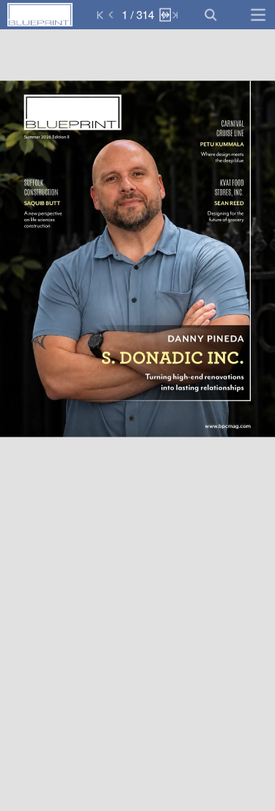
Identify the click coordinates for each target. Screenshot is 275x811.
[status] (137, 14)
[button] (71, 14)
